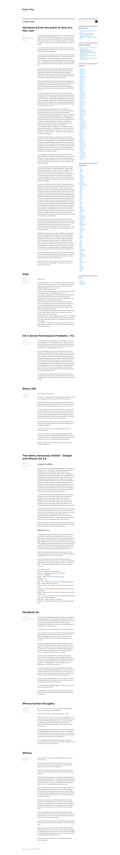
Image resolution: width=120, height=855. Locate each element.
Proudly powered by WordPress (35, 849)
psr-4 (81, 241)
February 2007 (83, 141)
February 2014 (82, 86)
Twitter (81, 258)
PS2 (80, 238)
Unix (81, 263)
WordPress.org (83, 284)
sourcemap (82, 250)
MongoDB (82, 225)
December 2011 (83, 94)
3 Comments (25, 466)
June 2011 (82, 100)
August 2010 (82, 105)
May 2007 (82, 138)
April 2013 (82, 89)
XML (81, 271)
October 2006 (82, 145)
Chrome (81, 179)
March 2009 (82, 121)
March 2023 (82, 72)
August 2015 (82, 79)
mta (80, 227)
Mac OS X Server (28, 342)
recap (81, 245)
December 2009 (83, 110)
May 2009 (82, 118)
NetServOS (82, 228)
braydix (81, 175)
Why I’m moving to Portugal (85, 36)
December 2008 (83, 124)
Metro (23, 38)
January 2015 (82, 81)
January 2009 (82, 123)
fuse (80, 194)
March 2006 (82, 151)
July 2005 (81, 159)
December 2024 (83, 69)
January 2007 (82, 143)
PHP (80, 233)
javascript (82, 207)
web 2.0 (81, 265)
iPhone (30, 465)
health (81, 198)
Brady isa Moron (83, 58)
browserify (82, 177)
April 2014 (82, 85)
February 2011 (82, 101)
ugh (80, 259)
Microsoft (27, 38)
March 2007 (82, 140)
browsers (82, 178)
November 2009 (83, 111)
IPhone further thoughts (38, 703)
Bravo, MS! (29, 388)
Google (26, 465)
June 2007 (82, 136)
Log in (81, 280)
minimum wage (83, 224)
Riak (81, 248)
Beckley (46, 69)
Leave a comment (26, 282)
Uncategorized (83, 262)
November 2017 (83, 73)
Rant (81, 244)
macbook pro (82, 219)
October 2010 (82, 102)
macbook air (27, 618)
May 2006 (82, 148)
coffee (81, 181)
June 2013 (82, 88)
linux (81, 212)
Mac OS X (29, 37)
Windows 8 (24, 39)
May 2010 (82, 107)
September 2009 (83, 114)
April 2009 (82, 119)
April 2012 (82, 90)
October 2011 (82, 97)
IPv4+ (81, 204)
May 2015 (82, 80)
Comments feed (83, 283)
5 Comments (25, 397)
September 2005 (83, 156)
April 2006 (82, 149)
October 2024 (82, 71)
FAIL (81, 191)
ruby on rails (82, 249)
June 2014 (82, 84)
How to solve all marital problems (86, 33)
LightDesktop (82, 211)
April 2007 (82, 139)
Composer (82, 183)
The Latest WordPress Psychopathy (87, 34)
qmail (81, 242)
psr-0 (81, 240)
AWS (81, 171)
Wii (80, 266)
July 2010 (81, 106)
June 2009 (82, 117)
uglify (81, 261)
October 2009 (82, 113)
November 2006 (83, 144)
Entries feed (82, 281)
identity (81, 199)
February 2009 (83, 122)
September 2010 (83, 103)
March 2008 (82, 134)
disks (81, 187)
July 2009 (82, 115)
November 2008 (83, 126)
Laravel (81, 208)
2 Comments (25, 41)
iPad (25, 274)
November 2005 (83, 153)
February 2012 (82, 92)
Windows (31, 38)
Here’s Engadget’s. (65, 399)
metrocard (82, 221)
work (81, 270)
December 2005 (83, 152)
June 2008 (82, 131)
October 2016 (82, 77)
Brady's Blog (28, 9)
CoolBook (40, 669)
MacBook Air (30, 612)
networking (82, 229)
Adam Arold (82, 55)
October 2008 (82, 127)
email (81, 190)
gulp (81, 196)
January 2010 (82, 109)
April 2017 (82, 75)
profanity (81, 237)
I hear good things (59, 576)
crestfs (81, 186)
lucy (80, 213)
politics (81, 236)
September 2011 (83, 98)
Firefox (81, 192)
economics (82, 189)
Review (32, 618)
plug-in (81, 234)
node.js (81, 230)
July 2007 (81, 135)
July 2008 (81, 130)
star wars (81, 253)
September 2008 (83, 128)
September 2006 (83, 147)
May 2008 (82, 132)
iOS (26, 37)
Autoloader (82, 170)
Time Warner (82, 254)
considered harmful (84, 185)
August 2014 (82, 82)
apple (23, 37)
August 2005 (82, 157)
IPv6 (81, 206)
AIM (80, 168)
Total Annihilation (83, 255)
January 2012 (82, 93)
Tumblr (81, 257)
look (61, 500)
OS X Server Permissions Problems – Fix (48, 335)
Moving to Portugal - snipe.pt (85, 47)
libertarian (82, 210)
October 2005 (82, 155)
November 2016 (83, 76)
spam (81, 251)
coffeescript (82, 182)
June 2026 (82, 68)
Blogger (81, 174)
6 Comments (25, 761)
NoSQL (81, 232)
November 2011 (83, 96)
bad (80, 173)
